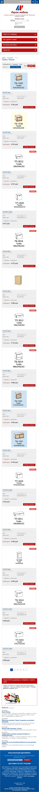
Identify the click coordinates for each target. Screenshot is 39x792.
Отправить (27, 760)
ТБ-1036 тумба (6, 132)
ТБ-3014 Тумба (6, 370)
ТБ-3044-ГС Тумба (7, 609)
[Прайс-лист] (34, 66)
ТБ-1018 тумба (6, 291)
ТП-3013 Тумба (6, 172)
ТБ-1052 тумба (6, 92)
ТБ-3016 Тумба (6, 251)
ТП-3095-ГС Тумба (7, 211)
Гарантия (6, 50)
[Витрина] (28, 66)
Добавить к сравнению (10, 101)
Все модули (10, 57)
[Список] (31, 66)
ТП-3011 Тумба (6, 529)
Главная (4, 57)
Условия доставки (10, 45)
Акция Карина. (6, 712)
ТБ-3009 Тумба (6, 569)
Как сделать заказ (10, 39)
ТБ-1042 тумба (6, 410)
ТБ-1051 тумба (6, 450)
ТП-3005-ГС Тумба (7, 648)
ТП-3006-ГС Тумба (7, 490)
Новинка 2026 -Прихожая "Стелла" (12, 728)
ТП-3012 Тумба (6, 330)
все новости (11, 707)
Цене (20, 64)
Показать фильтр (15, 67)
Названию (15, 64)
